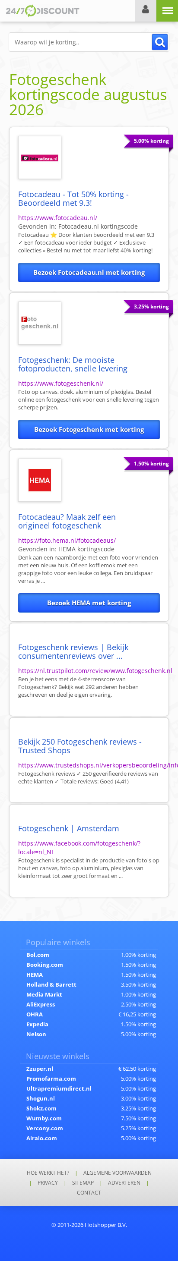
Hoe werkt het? (48, 1172)
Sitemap (83, 1182)
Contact (89, 1192)
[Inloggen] (145, 11)
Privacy (48, 1182)
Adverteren (124, 1182)
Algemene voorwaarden (117, 1172)
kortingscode (98, 226)
